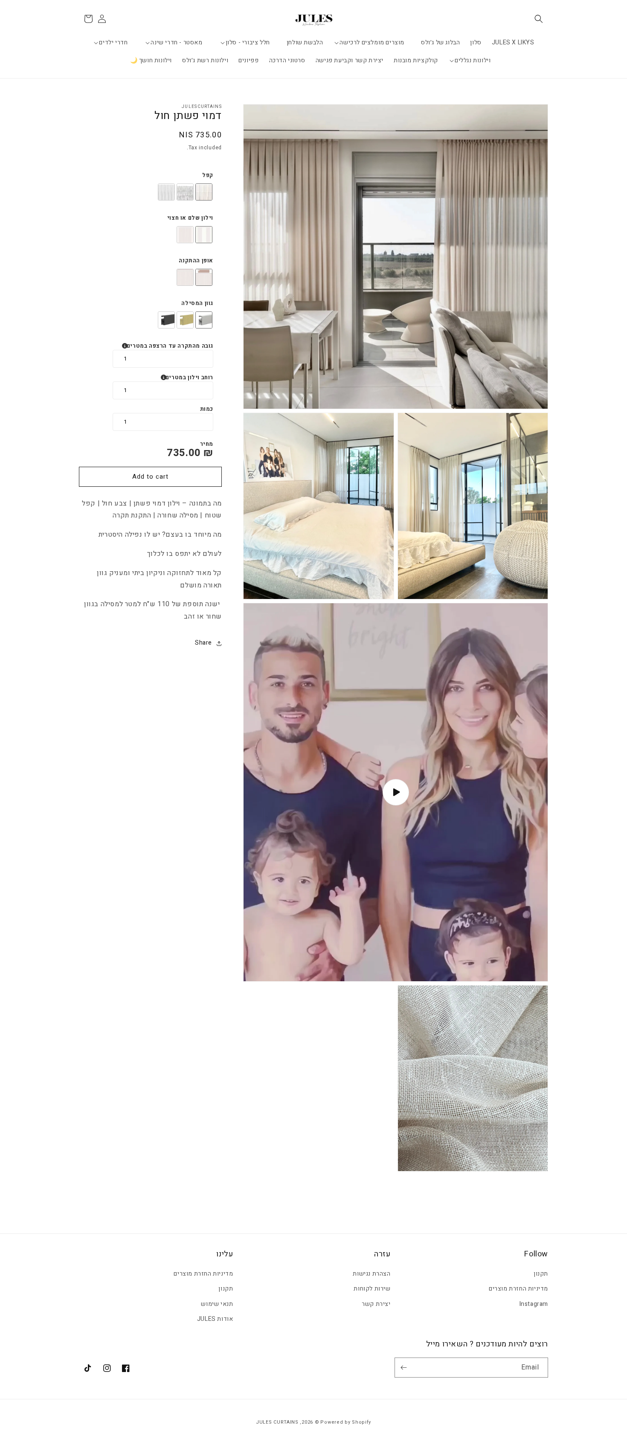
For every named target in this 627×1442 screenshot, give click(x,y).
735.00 (184, 452)
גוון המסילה (197, 303)
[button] (538, 18)
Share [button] (203, 643)
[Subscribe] (405, 1368)
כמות (206, 409)
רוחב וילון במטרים (189, 377)
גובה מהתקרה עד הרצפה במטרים (170, 346)
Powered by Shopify (345, 1422)
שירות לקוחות (372, 1288)
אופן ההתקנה (196, 261)
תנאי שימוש (217, 1304)
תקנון (541, 1273)
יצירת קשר (376, 1304)
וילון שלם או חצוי (190, 218)
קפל (207, 175)
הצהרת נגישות (371, 1273)
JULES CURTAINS (277, 1422)
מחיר (206, 444)
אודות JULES (215, 1318)
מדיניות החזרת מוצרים (518, 1288)
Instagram (534, 1304)
